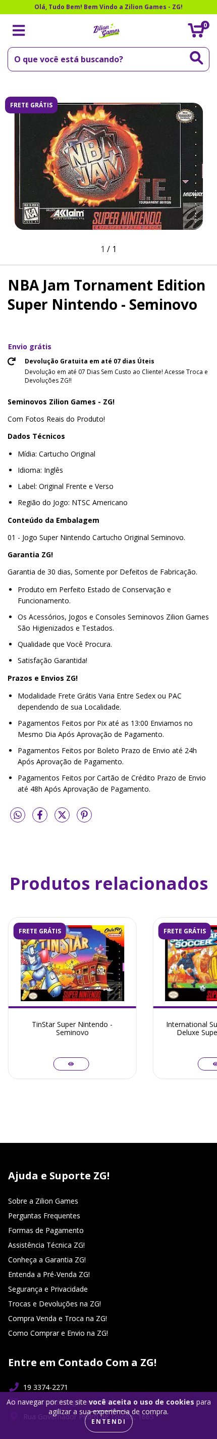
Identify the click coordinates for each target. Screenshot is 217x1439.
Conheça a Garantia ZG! (47, 1259)
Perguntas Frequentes (44, 1215)
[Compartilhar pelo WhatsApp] (17, 815)
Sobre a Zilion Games (43, 1201)
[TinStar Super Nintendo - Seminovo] (71, 1064)
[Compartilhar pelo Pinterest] (84, 819)
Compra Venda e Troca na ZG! (57, 1318)
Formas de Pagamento (46, 1230)
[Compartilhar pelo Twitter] (63, 819)
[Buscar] (196, 58)
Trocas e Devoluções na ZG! (54, 1303)
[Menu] (19, 31)
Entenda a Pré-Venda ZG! (49, 1274)
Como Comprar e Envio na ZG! (58, 1333)
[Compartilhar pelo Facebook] (40, 819)
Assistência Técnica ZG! (46, 1245)
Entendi (108, 1421)
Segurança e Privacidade (48, 1289)
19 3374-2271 (45, 1387)
